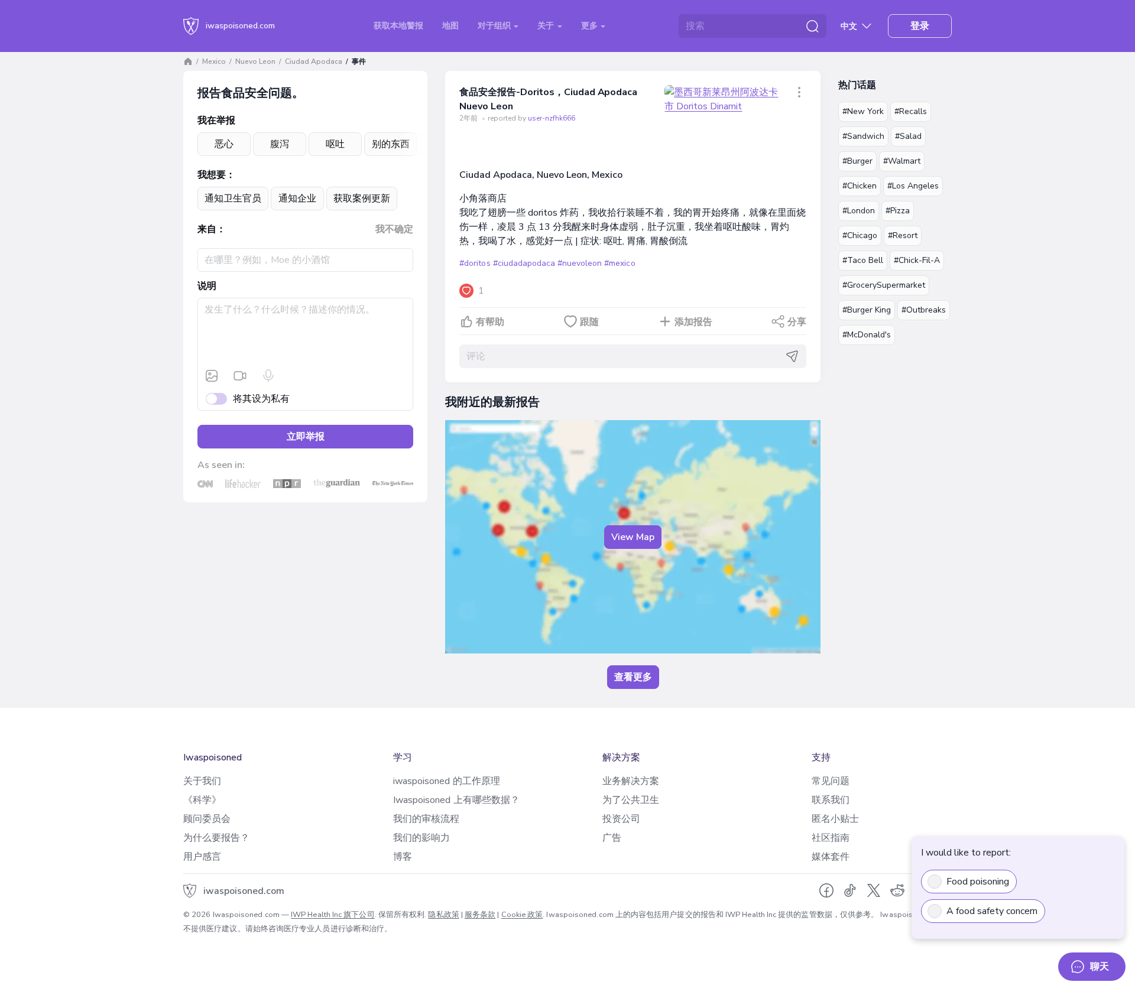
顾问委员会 (207, 818)
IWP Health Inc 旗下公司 (333, 914)
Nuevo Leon (255, 61)
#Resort (902, 235)
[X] (874, 890)
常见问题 (830, 781)
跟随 (589, 322)
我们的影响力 (421, 837)
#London (858, 210)
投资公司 (621, 818)
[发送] (792, 356)
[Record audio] (268, 376)
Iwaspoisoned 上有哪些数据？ (456, 800)
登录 (919, 25)
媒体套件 (830, 856)
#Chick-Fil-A (917, 260)
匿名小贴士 (835, 818)
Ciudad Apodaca (313, 61)
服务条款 (480, 914)
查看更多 (633, 677)
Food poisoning (977, 881)
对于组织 (495, 25)
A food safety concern (991, 911)
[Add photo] (212, 376)
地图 (450, 25)
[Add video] (240, 376)
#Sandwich (863, 136)
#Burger (857, 161)
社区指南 (830, 837)
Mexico (214, 61)
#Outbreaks (923, 310)
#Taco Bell (862, 260)
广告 (611, 837)
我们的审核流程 (426, 818)
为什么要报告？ (216, 837)
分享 (796, 322)
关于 (546, 25)
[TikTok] (850, 890)
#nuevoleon (579, 263)
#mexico (619, 263)
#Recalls (910, 111)
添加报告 (693, 322)
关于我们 (202, 781)
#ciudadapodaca (524, 263)
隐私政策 (443, 914)
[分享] (799, 92)
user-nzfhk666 (551, 118)
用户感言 (202, 856)
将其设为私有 (261, 398)
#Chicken (859, 185)
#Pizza (898, 210)
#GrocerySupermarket (883, 285)
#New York (863, 111)
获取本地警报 (398, 25)
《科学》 (202, 800)
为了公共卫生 (630, 800)
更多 (590, 25)
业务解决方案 (630, 781)
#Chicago (859, 235)
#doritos (474, 263)
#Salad (908, 136)
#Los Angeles (913, 185)
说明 (206, 285)
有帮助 (490, 322)
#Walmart (901, 161)
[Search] (812, 26)
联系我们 (830, 800)
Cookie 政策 (522, 914)
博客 (402, 856)
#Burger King (866, 310)
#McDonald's (866, 334)
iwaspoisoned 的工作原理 (446, 781)
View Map (632, 537)
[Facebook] (826, 890)
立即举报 (306, 436)
